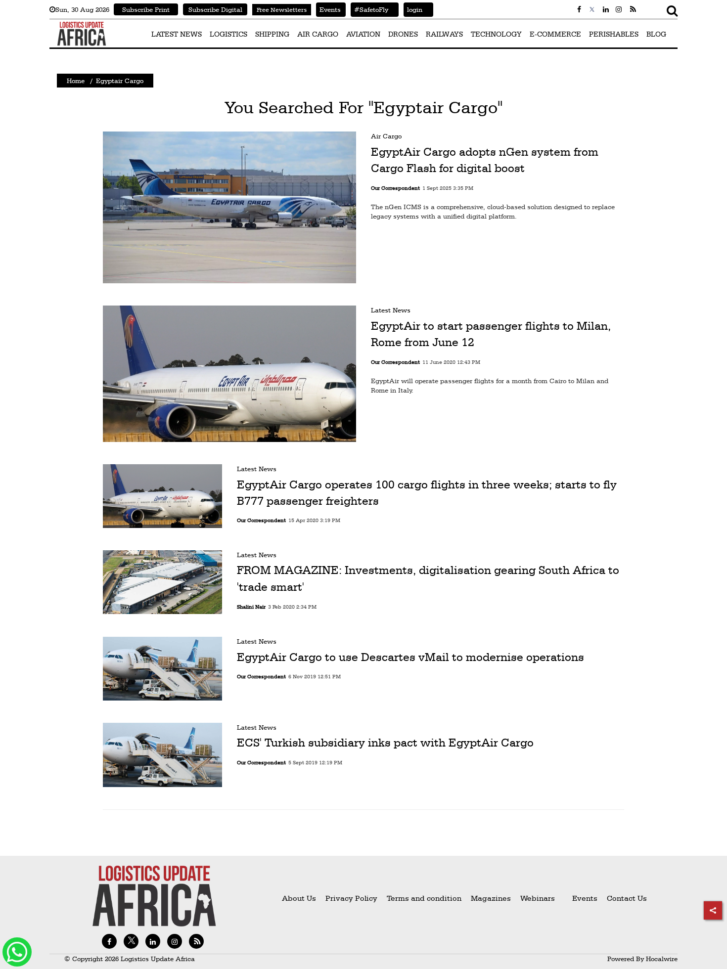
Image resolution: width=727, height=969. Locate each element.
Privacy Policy (351, 898)
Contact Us (627, 898)
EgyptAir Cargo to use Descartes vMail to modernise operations (410, 656)
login (413, 9)
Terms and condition (425, 898)
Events (328, 9)
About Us (299, 898)
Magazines (492, 898)
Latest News (390, 310)
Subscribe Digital (215, 9)
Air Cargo (386, 136)
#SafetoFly (369, 9)
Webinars (537, 898)
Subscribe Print (146, 9)
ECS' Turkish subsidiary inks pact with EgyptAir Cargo (385, 743)
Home (76, 81)
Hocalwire (662, 959)
